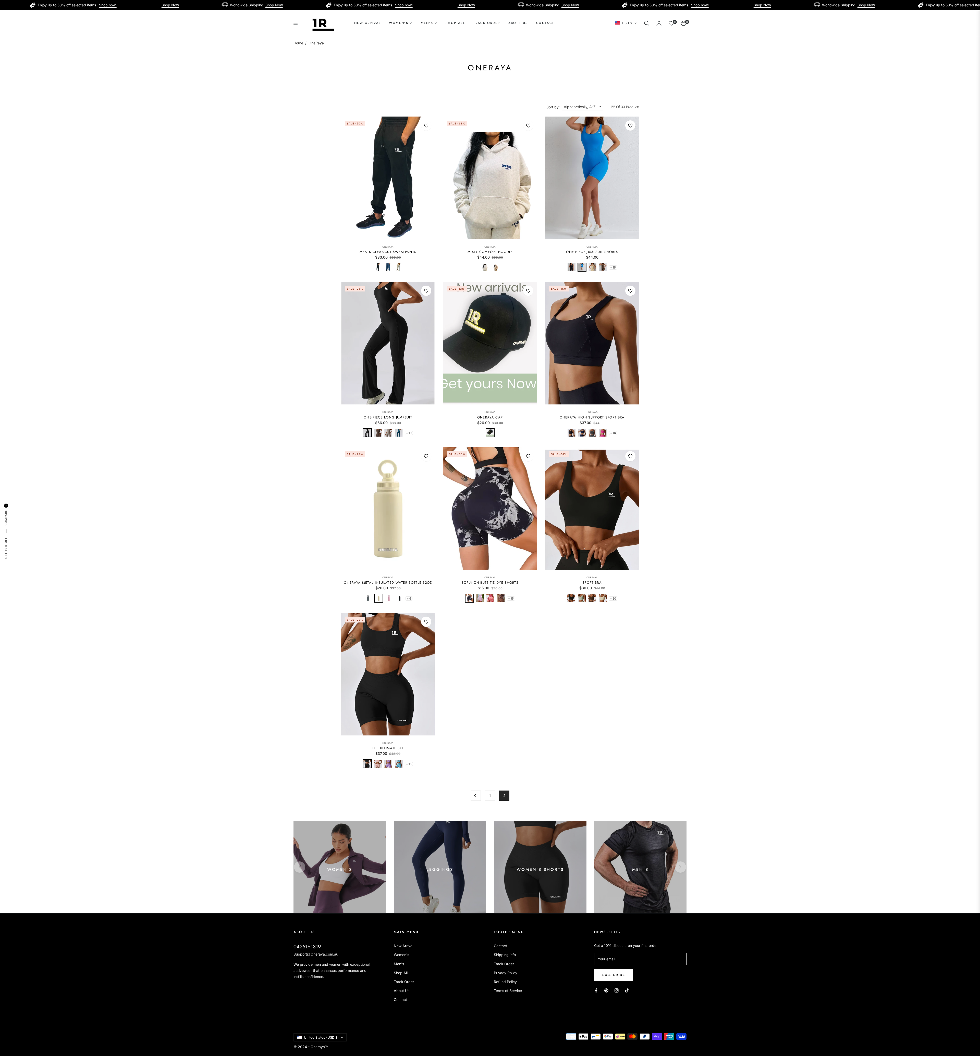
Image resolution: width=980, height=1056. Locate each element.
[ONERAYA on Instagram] (617, 990)
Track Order (404, 981)
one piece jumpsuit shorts (592, 252)
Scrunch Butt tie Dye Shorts (490, 583)
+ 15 (613, 267)
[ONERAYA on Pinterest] (606, 990)
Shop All (401, 973)
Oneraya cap (490, 417)
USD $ (627, 23)
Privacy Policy (505, 973)
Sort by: (553, 107)
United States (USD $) (321, 1037)
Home (298, 43)
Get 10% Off (5, 548)
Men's (399, 964)
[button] (647, 23)
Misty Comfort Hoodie (490, 252)
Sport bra (592, 583)
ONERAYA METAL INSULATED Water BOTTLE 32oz (388, 583)
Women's (401, 954)
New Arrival (403, 946)
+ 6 (409, 598)
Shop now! (25, 5)
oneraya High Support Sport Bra (592, 417)
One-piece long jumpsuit (388, 417)
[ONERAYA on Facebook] (596, 990)
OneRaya (388, 246)
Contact (400, 999)
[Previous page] (476, 796)
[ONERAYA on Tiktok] (628, 990)
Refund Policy (505, 981)
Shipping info (505, 954)
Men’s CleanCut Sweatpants (388, 252)
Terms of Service (508, 990)
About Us (401, 990)
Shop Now (88, 5)
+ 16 (613, 433)
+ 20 (613, 598)
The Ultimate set (388, 748)
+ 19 (409, 433)
